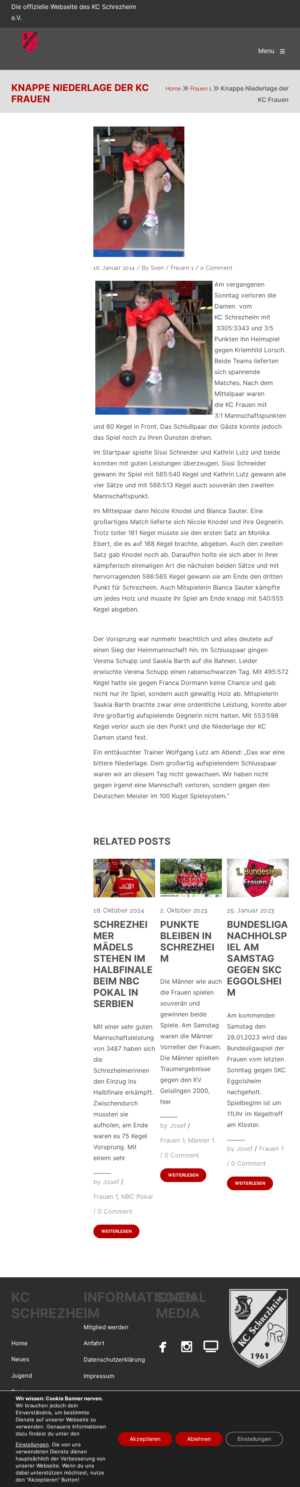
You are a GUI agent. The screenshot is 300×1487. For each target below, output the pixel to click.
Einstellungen (32, 1444)
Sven (157, 268)
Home (173, 89)
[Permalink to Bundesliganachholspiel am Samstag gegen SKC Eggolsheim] (258, 895)
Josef (111, 1182)
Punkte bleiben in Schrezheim (187, 941)
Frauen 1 (200, 89)
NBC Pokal (137, 1196)
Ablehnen (199, 1438)
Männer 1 (201, 1140)
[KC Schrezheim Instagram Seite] (187, 1346)
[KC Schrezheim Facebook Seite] (163, 1346)
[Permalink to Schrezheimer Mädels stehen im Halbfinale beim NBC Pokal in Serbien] (124, 895)
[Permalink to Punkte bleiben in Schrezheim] (191, 895)
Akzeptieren (145, 1438)
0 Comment (216, 268)
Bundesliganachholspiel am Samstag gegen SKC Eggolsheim (257, 958)
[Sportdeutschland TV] (211, 1346)
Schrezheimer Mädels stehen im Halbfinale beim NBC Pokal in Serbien (123, 964)
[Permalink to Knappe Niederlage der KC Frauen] (138, 192)
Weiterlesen (116, 1231)
